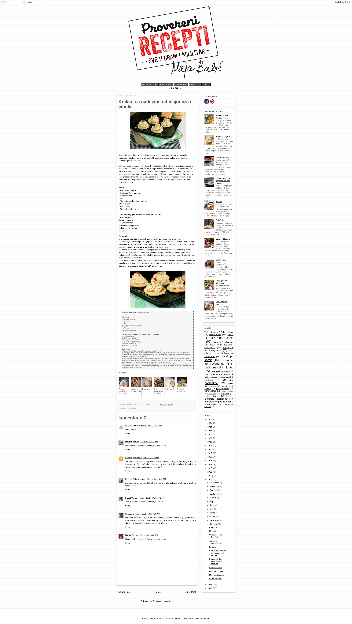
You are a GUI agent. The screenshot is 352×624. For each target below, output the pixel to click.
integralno (229, 342)
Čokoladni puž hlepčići (215, 536)
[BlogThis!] (164, 404)
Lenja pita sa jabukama (221, 282)
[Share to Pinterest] (171, 404)
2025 (209, 423)
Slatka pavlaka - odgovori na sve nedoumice (223, 180)
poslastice (211, 383)
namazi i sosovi (220, 371)
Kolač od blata (215, 579)
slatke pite (211, 393)
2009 (209, 584)
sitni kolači (210, 391)
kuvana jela (227, 360)
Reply (127, 433)
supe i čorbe (211, 396)
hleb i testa (131, 408)
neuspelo (213, 377)
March (213, 516)
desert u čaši (215, 334)
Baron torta (221, 260)
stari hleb (225, 393)
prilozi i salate (222, 388)
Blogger (206, 618)
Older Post (190, 592)
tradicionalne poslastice (216, 401)
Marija (128, 535)
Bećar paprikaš (222, 157)
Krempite (213, 527)
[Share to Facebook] (169, 404)
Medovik (213, 531)
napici (206, 374)
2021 (209, 438)
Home (158, 592)
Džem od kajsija (223, 239)
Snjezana (129, 514)
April (212, 513)
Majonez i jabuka (216, 575)
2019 (209, 445)
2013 (209, 468)
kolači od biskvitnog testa (218, 349)
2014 (209, 464)
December (214, 483)
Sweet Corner (131, 498)
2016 (209, 457)
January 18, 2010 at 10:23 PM (153, 479)
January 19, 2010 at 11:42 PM (151, 498)
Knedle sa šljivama (224, 136)
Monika (128, 442)
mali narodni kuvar (218, 367)
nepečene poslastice (222, 374)
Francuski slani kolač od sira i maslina (216, 561)
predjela (212, 386)
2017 (209, 453)
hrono (215, 342)
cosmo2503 (130, 426)
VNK (206, 332)
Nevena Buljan (132, 479)
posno (230, 383)
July (212, 501)
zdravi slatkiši (210, 404)
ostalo (225, 377)
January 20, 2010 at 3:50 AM (147, 514)
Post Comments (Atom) (163, 601)
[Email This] (161, 404)
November (214, 486)
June (212, 505)
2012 (209, 472)
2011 (209, 476)
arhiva (215, 332)
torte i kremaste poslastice (218, 397)
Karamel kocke (215, 567)
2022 (209, 434)
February (214, 520)
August (213, 498)
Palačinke (220, 220)
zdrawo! (227, 404)
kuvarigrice (217, 363)
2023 (209, 430)
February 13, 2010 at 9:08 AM (145, 535)
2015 (209, 460)
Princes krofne (222, 115)
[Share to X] (166, 404)
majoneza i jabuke (126, 158)
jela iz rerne (215, 344)
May (212, 509)
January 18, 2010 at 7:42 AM (149, 426)
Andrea (128, 458)
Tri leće (219, 201)
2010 (209, 479)
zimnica (207, 406)
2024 (209, 427)
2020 (209, 442)
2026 (209, 419)
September (215, 494)
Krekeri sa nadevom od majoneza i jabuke (218, 553)
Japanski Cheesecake (215, 542)
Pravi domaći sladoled (221, 303)
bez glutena (228, 332)
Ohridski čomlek (216, 571)
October (213, 490)
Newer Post (124, 592)
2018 (209, 449)
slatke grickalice (227, 391)
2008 (209, 588)
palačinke (208, 380)
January (213, 524)
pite (224, 380)
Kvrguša (212, 547)
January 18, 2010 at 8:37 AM (145, 442)
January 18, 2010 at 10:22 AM (146, 458)
